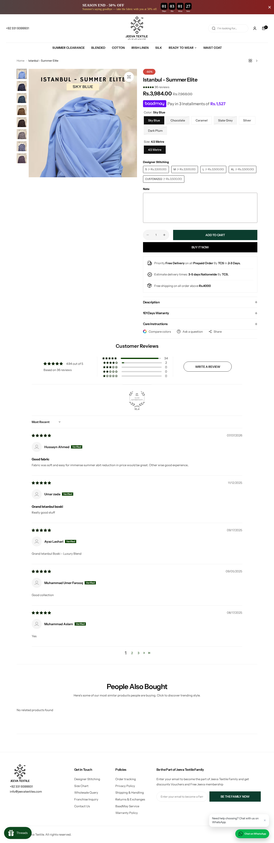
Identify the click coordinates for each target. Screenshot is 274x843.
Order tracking (125, 779)
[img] (41, 435)
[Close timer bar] (269, 7)
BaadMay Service (127, 806)
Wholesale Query (86, 792)
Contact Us (82, 806)
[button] (148, 87)
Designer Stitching (87, 779)
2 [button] (132, 653)
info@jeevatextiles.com (26, 791)
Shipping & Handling (129, 792)
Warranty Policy (126, 813)
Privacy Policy (125, 786)
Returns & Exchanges (130, 799)
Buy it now (200, 247)
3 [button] (138, 653)
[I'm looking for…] (213, 28)
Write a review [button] (207, 367)
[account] (254, 28)
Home (20, 60)
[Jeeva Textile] (137, 28)
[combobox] (228, 28)
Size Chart (81, 786)
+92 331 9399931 (21, 786)
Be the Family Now (235, 796)
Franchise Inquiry (86, 799)
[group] (83, 123)
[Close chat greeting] (265, 820)
